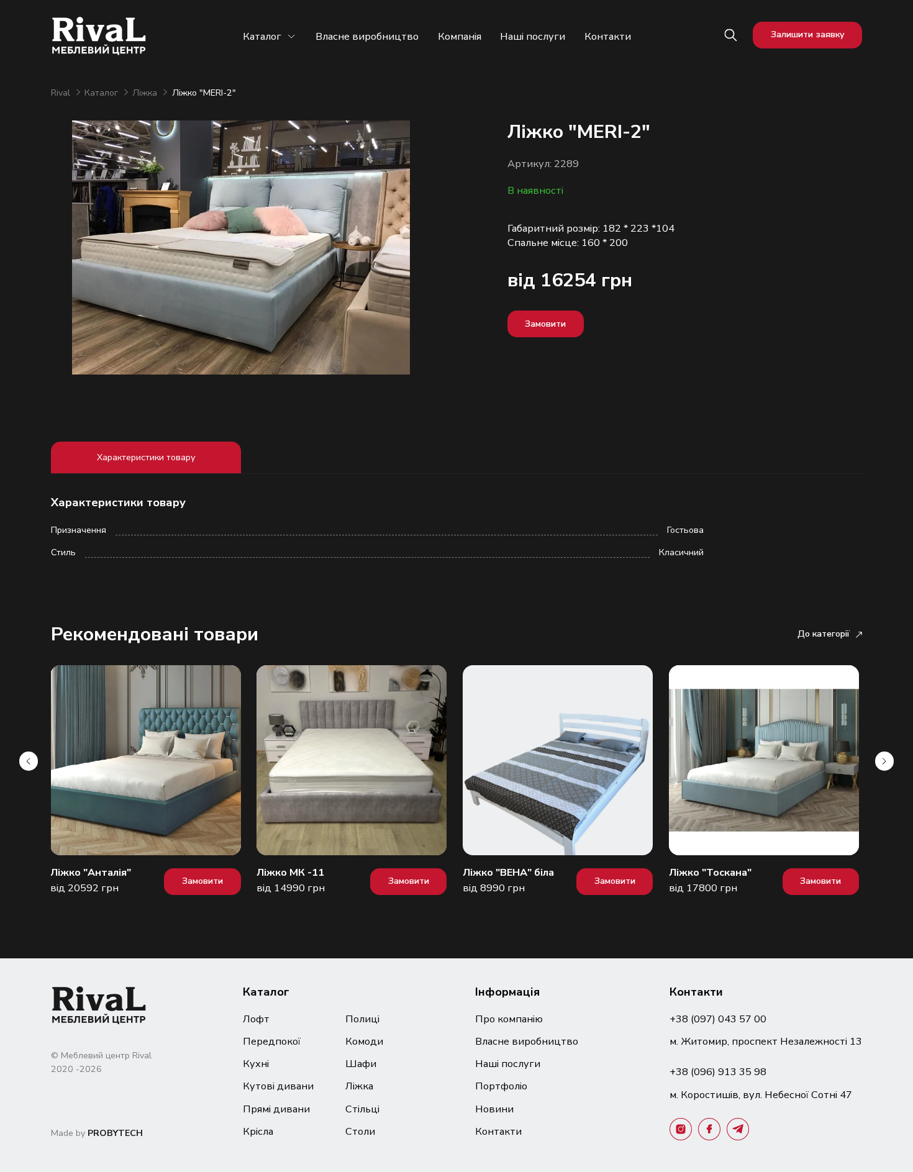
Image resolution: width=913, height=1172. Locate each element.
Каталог (262, 36)
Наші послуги (532, 36)
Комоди (364, 1041)
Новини (494, 1109)
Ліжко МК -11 (290, 872)
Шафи (360, 1063)
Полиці (362, 1019)
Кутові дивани (278, 1086)
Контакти (607, 36)
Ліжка (146, 93)
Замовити (545, 324)
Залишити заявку (808, 34)
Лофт (256, 1019)
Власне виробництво (367, 36)
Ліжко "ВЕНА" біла (508, 872)
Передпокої (272, 1041)
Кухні (256, 1063)
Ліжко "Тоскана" (710, 872)
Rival (62, 93)
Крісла (258, 1131)
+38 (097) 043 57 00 (718, 1019)
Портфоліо (501, 1086)
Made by (97, 1133)
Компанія (459, 36)
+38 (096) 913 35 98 (718, 1072)
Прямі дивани (276, 1109)
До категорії (823, 634)
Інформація (507, 991)
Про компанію (509, 1019)
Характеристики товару (146, 457)
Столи (360, 1131)
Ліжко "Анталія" (90, 872)
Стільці (362, 1109)
